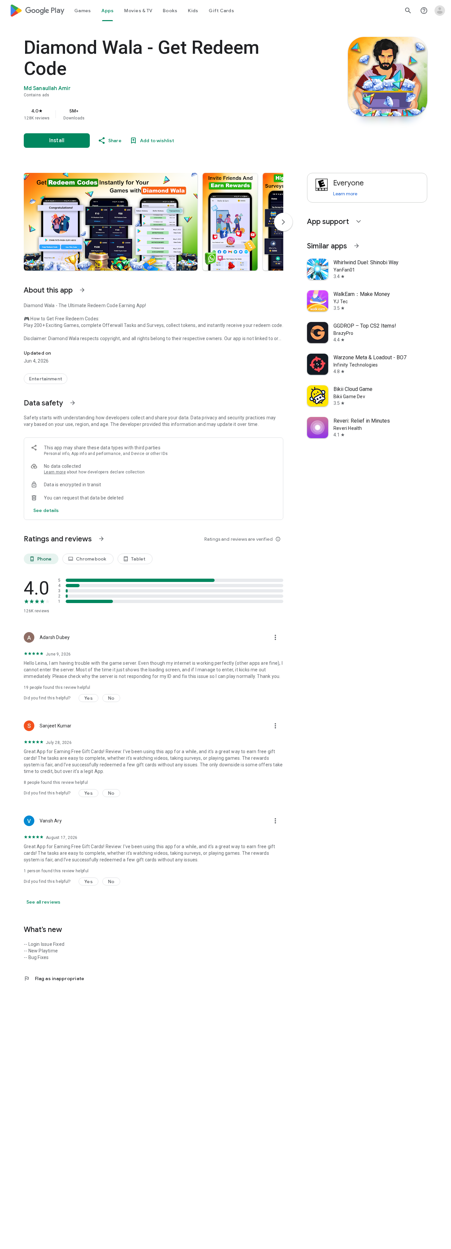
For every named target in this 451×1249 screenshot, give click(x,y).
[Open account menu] (440, 10)
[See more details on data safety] (46, 510)
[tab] (82, 10)
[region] (156, 114)
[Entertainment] (45, 379)
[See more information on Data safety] (73, 403)
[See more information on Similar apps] (356, 246)
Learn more (55, 472)
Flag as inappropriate (54, 978)
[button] (110, 222)
